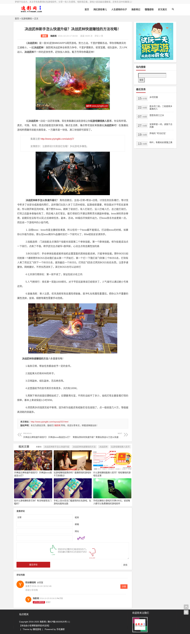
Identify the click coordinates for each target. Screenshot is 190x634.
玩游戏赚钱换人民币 (120, 447)
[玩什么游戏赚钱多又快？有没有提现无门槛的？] (33, 488)
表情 (125, 565)
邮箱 (77, 524)
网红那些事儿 (100, 9)
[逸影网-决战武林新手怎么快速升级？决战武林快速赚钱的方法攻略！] (31, 11)
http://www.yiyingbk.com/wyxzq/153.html (49, 421)
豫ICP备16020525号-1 (58, 622)
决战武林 (103, 447)
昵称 (77, 517)
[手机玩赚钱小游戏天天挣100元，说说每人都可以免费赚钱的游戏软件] (112, 488)
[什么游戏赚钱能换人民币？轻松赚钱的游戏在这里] (112, 460)
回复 (61, 598)
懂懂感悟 (149, 9)
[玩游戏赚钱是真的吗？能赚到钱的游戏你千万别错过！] (73, 460)
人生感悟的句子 (119, 9)
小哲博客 (31, 625)
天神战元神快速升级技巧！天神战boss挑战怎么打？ (47, 435)
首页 (87, 9)
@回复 (39, 582)
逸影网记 (135, 9)
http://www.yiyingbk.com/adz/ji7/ (57, 139)
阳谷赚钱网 (30, 582)
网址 (77, 531)
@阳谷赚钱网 (39, 602)
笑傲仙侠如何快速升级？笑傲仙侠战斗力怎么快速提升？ (99, 435)
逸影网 (53, 36)
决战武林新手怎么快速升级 (56, 447)
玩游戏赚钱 (26, 18)
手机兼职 (60, 629)
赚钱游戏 (37, 629)
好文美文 (162, 9)
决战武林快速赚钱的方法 (84, 447)
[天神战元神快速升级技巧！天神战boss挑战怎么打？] (33, 460)
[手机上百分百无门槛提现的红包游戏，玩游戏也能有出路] (73, 488)
